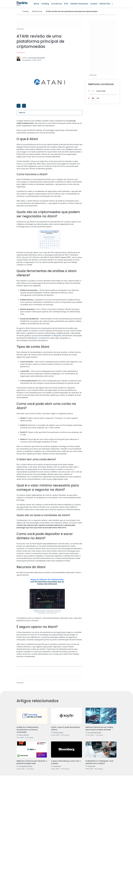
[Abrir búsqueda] (115, 4)
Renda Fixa (105, 3)
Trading (45, 3)
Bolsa (36, 3)
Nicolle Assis (57, 766)
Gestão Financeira (79, 3)
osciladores (43, 338)
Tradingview (56, 335)
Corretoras (56, 3)
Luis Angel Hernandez (36, 58)
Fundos (93, 3)
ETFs (66, 3)
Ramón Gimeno (24, 735)
